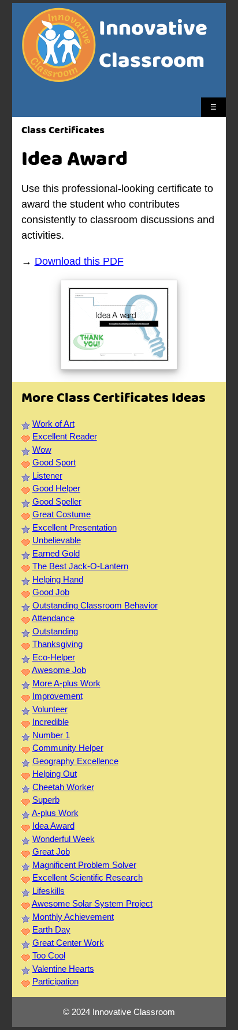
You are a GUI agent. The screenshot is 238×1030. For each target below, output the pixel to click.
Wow (41, 449)
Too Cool (48, 955)
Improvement (57, 696)
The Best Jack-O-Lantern (80, 566)
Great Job (51, 851)
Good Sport (54, 462)
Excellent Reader (64, 436)
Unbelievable (56, 540)
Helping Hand (57, 579)
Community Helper (67, 748)
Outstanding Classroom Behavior (95, 605)
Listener (47, 475)
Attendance (53, 618)
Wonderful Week (63, 839)
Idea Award (53, 825)
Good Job (50, 592)
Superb (46, 800)
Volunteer (50, 709)
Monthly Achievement (73, 917)
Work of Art (53, 423)
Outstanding (55, 631)
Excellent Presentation (74, 527)
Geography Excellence (75, 761)
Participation (55, 981)
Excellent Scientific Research (87, 877)
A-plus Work (55, 813)
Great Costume (61, 514)
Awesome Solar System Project (92, 903)
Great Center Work (68, 943)
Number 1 (51, 735)
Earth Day (51, 929)
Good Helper (56, 488)
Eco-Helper (53, 657)
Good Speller (56, 501)
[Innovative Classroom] (58, 76)
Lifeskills (48, 891)
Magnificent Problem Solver (84, 865)
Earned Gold (56, 553)
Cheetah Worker (63, 787)
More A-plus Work (66, 683)
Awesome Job (59, 670)
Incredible (50, 722)
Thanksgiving (57, 644)
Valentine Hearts (63, 968)
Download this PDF (79, 261)
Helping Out (54, 774)
